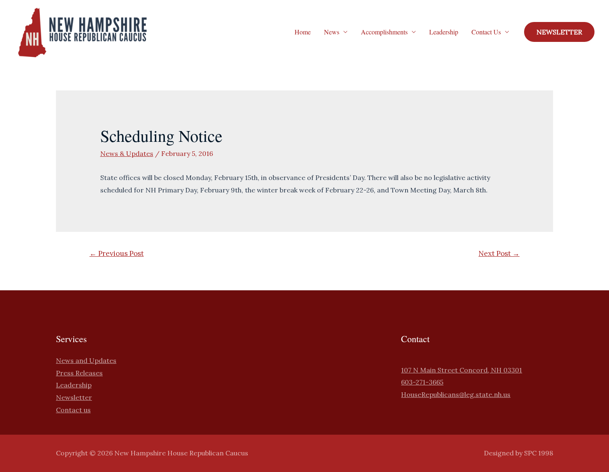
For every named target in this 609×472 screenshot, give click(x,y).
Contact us (73, 410)
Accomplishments (384, 31)
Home (303, 31)
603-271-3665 (422, 382)
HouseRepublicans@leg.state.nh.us (455, 394)
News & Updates (126, 153)
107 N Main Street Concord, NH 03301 (461, 370)
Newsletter (74, 397)
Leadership (443, 31)
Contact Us (486, 31)
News (331, 31)
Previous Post (116, 253)
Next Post (499, 253)
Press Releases (79, 373)
